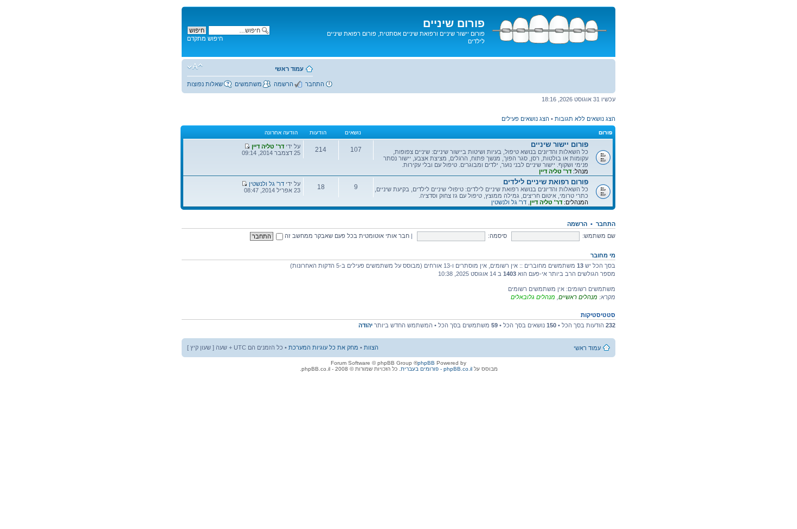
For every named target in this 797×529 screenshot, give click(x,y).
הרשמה (283, 84)
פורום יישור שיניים (559, 144)
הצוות (371, 347)
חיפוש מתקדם (205, 38)
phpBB (426, 363)
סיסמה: (497, 236)
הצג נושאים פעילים (525, 118)
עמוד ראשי (289, 69)
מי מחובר (602, 255)
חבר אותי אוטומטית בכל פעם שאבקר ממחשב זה (346, 236)
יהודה (365, 325)
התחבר (314, 84)
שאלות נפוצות (205, 84)
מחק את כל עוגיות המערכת (323, 347)
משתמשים (248, 84)
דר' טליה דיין (555, 171)
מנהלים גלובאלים (533, 297)
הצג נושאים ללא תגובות (585, 118)
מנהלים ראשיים (577, 297)
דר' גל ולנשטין (508, 202)
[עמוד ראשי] (549, 27)
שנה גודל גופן (195, 67)
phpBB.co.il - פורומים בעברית (436, 369)
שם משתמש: (598, 236)
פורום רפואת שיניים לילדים (545, 182)
